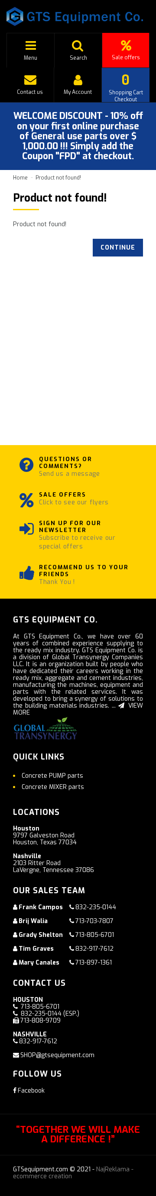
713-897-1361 (93, 963)
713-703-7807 (94, 921)
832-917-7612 (94, 949)
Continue (118, 248)
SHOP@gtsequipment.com (57, 1055)
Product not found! (58, 177)
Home (20, 177)
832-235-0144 (95, 907)
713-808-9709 (40, 1020)
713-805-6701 (94, 935)
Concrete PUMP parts (52, 776)
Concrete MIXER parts (53, 787)
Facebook (31, 1091)
